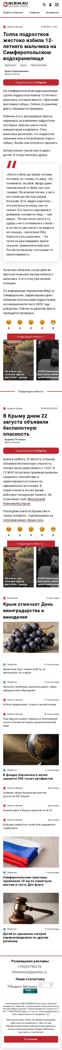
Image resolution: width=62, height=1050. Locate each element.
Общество (12, 664)
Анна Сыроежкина (16, 71)
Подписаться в (31, 82)
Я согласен (31, 1039)
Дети (23, 65)
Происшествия (38, 65)
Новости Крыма (15, 27)
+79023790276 (29, 967)
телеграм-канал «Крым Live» (23, 520)
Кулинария (12, 598)
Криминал (10, 65)
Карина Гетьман (15, 439)
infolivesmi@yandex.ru (29, 972)
